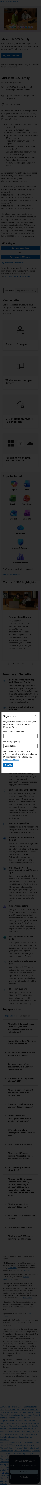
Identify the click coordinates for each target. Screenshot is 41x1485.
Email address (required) (13, 731)
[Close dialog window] (36, 716)
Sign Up (8, 765)
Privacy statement (11, 759)
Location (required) (11, 741)
